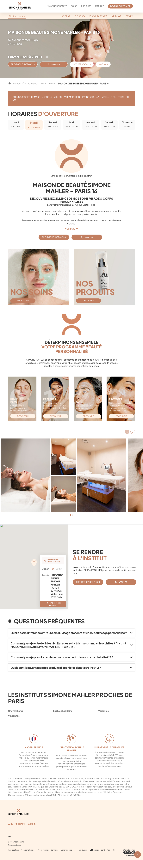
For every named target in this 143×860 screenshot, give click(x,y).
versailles (103, 710)
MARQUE (99, 6)
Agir (79, 401)
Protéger (115, 399)
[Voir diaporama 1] (70, 515)
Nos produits (95, 287)
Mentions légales (28, 850)
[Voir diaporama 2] (72, 515)
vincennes (14, 715)
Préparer (49, 399)
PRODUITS (86, 6)
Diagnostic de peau (20, 400)
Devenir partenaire (16, 841)
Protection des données (48, 850)
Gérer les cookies (68, 850)
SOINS (74, 6)
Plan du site (82, 850)
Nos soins (31, 292)
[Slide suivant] (132, 432)
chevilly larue (15, 710)
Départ (45, 568)
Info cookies (13, 850)
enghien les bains (62, 710)
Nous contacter (14, 844)
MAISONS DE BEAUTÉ (57, 6)
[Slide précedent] (127, 432)
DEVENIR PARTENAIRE (120, 6)
